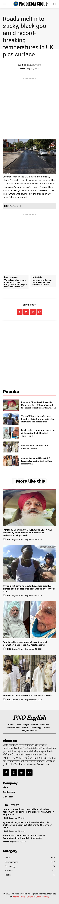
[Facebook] (19, 312)
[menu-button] (4, 4)
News (29, 59)
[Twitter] (26, 312)
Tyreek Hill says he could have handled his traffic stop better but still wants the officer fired (38, 419)
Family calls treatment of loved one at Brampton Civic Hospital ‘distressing (38, 433)
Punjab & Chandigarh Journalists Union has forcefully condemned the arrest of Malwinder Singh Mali (38, 405)
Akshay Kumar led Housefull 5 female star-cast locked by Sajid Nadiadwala (36, 461)
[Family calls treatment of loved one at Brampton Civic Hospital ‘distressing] (11, 433)
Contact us (9, 792)
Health (25, 728)
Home (10, 725)
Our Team (8, 796)
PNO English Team (31, 65)
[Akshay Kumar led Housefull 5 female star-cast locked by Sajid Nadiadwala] (11, 460)
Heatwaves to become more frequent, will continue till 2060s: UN (42, 282)
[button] (54, 4)
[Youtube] (29, 772)
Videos (47, 728)
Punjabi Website (29, 730)
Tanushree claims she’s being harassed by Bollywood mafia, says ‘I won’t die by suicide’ (15, 283)
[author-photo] (5, 539)
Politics (34, 725)
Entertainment (13, 728)
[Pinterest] (33, 312)
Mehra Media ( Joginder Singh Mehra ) (31, 896)
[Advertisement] (29, 109)
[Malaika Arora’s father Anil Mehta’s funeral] (11, 446)
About (6, 787)
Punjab (26, 725)
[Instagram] (14, 772)
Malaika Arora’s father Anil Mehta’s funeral (34, 447)
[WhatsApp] (39, 312)
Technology (36, 728)
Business (44, 725)
